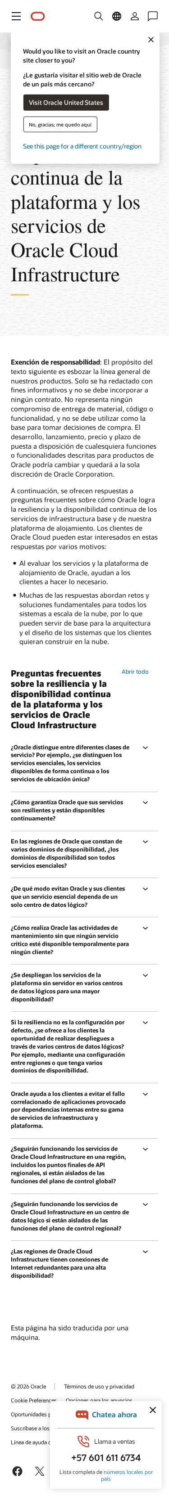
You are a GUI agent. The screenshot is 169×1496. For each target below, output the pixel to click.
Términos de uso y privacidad (99, 1386)
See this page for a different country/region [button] (82, 145)
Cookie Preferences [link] (34, 1400)
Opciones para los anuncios (99, 1400)
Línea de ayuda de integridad (45, 1442)
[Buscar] (98, 16)
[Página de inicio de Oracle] (38, 16)
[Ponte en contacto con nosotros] (152, 16)
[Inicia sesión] (134, 16)
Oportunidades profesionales (46, 1414)
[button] (16, 16)
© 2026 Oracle (28, 1386)
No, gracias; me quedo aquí (60, 124)
